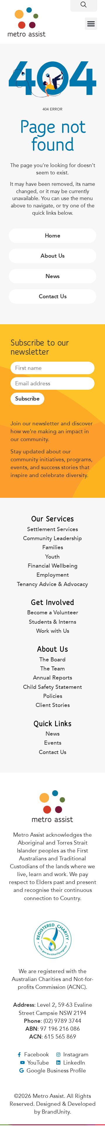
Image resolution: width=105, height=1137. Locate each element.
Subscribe (27, 398)
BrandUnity (56, 1111)
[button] (91, 24)
